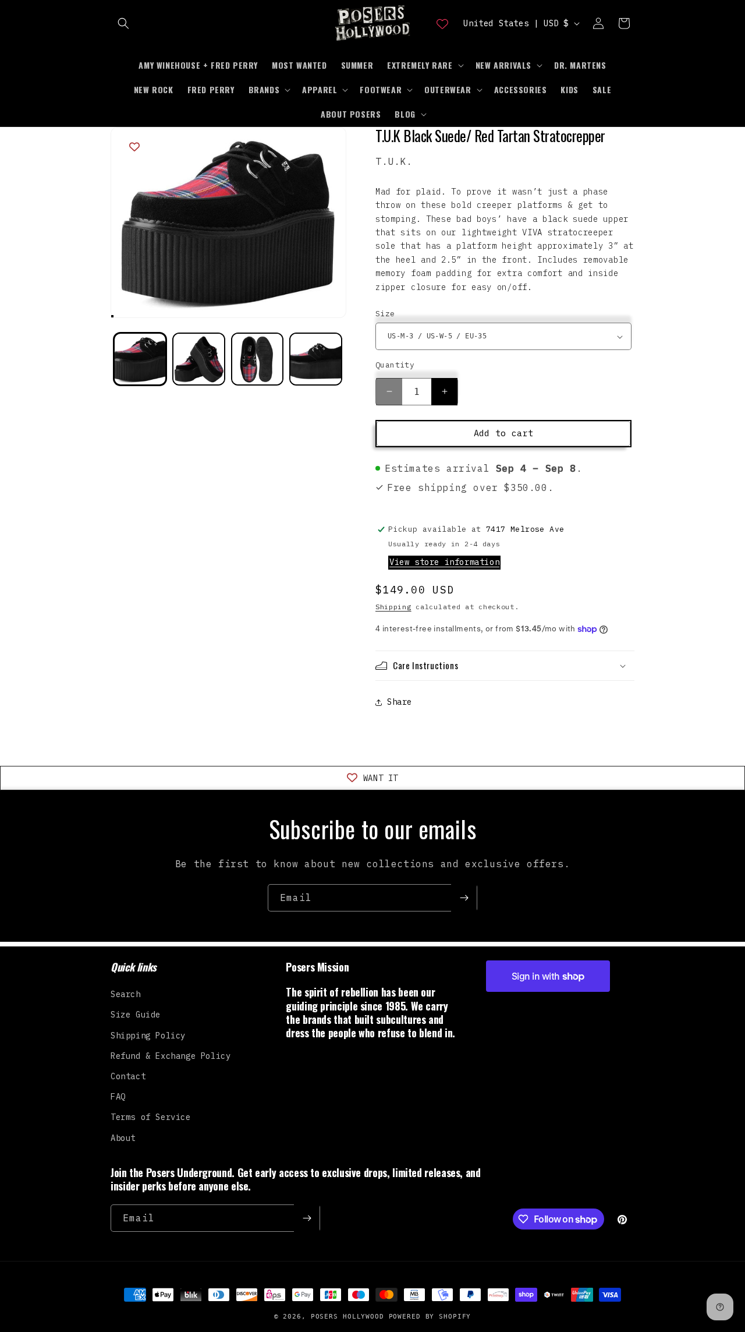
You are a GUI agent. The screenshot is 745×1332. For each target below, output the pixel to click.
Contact (128, 1076)
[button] (123, 23)
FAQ (118, 1096)
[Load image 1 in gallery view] (139, 359)
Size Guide (136, 1014)
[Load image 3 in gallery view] (257, 359)
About (123, 1138)
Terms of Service (151, 1117)
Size (385, 314)
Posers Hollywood (347, 1316)
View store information (444, 562)
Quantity (394, 365)
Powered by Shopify (430, 1316)
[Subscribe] (464, 897)
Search (126, 994)
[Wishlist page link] (442, 23)
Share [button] (399, 702)
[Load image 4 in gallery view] (315, 359)
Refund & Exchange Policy (170, 1056)
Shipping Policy (148, 1035)
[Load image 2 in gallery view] (198, 359)
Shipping (393, 606)
